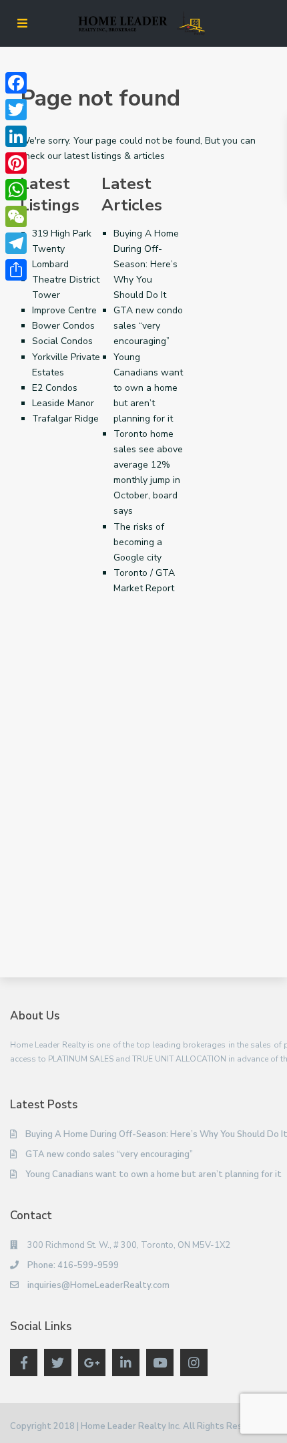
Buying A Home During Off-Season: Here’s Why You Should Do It (146, 264)
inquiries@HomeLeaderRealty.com (98, 1285)
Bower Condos (63, 325)
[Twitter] (16, 109)
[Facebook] (16, 82)
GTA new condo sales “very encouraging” (148, 325)
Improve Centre (64, 310)
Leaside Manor (63, 403)
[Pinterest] (16, 163)
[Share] (16, 270)
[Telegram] (16, 243)
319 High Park (61, 233)
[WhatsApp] (16, 189)
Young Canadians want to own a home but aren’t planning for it (148, 388)
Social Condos (62, 341)
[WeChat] (16, 216)
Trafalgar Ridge (65, 418)
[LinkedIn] (16, 136)
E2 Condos (54, 387)
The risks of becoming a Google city (138, 542)
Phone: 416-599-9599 (73, 1265)
